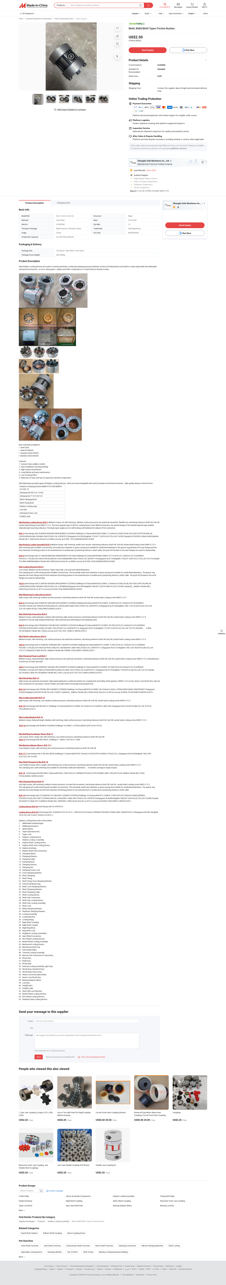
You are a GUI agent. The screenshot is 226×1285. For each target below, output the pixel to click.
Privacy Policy (152, 1275)
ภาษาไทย (155, 1269)
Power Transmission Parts (64, 19)
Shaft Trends (88, 1252)
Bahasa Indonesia (185, 1269)
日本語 (141, 1269)
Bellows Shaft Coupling (52, 1233)
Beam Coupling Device (76, 1233)
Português (69, 1269)
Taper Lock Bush (25, 1205)
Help (160, 13)
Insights (179, 1266)
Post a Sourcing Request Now (91, 1057)
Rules (205, 13)
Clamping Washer (54, 1252)
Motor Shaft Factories (104, 1245)
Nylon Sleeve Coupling (122, 1201)
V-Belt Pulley (24, 1196)
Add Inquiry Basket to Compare (71, 109)
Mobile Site (170, 1266)
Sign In (133, 190)
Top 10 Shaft (72, 1252)
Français (79, 1269)
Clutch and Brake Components (78, 1196)
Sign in (204, 7)
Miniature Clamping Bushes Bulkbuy (113, 1252)
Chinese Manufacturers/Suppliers (82, 1266)
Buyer (147, 13)
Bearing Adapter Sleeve (122, 1205)
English (52, 1269)
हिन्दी (148, 1269)
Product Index (158, 1266)
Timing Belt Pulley (167, 1196)
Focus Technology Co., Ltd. (96, 1275)
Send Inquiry (148, 50)
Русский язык (90, 1269)
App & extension (175, 13)
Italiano (100, 1269)
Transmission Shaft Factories (78, 1245)
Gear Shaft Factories (52, 1245)
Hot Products (49, 1266)
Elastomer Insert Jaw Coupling (172, 1201)
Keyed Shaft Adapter (29, 1233)
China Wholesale (102, 1266)
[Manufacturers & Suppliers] (33, 5)
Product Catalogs (55, 1191)
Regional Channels (144, 1266)
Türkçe (164, 1269)
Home (21, 19)
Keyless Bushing (25, 1201)
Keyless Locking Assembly (123, 1196)
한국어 (134, 1269)
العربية (127, 1269)
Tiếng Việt (172, 1269)
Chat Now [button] (189, 50)
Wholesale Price (116, 1266)
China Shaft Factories (29, 1245)
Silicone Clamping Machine (152, 1245)
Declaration (140, 1275)
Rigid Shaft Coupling (74, 1201)
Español (60, 1269)
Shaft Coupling (81, 19)
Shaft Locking (174, 1245)
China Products (61, 1266)
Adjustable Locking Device (31, 1252)
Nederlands (118, 1269)
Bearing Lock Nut (167, 1205)
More (21, 1257)
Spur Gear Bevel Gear (74, 1205)
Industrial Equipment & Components (39, 19)
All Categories (27, 13)
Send (39, 1057)
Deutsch (108, 1269)
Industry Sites (130, 1266)
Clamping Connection (127, 1245)
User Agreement (127, 1275)
